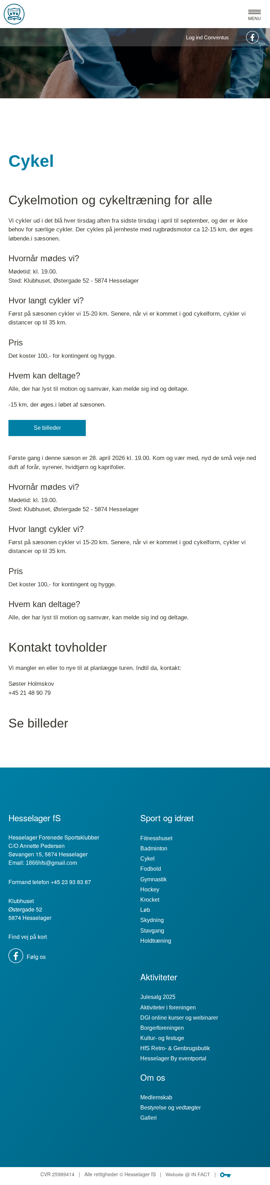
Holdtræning (155, 941)
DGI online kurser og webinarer (179, 1018)
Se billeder (47, 428)
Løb (145, 910)
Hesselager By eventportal (173, 1058)
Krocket (149, 900)
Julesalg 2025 (157, 997)
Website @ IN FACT (188, 1174)
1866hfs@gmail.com (51, 863)
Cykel (147, 859)
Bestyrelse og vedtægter (170, 1108)
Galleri (148, 1118)
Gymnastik (153, 879)
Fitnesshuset (156, 838)
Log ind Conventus (207, 37)
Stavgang (152, 931)
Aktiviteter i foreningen (168, 1007)
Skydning (152, 920)
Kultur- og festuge (162, 1038)
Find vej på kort (27, 937)
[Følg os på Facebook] (251, 37)
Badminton (153, 848)
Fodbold (150, 869)
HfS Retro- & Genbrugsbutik (175, 1048)
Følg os (35, 957)
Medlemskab (156, 1097)
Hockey (149, 890)
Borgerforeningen (162, 1028)
